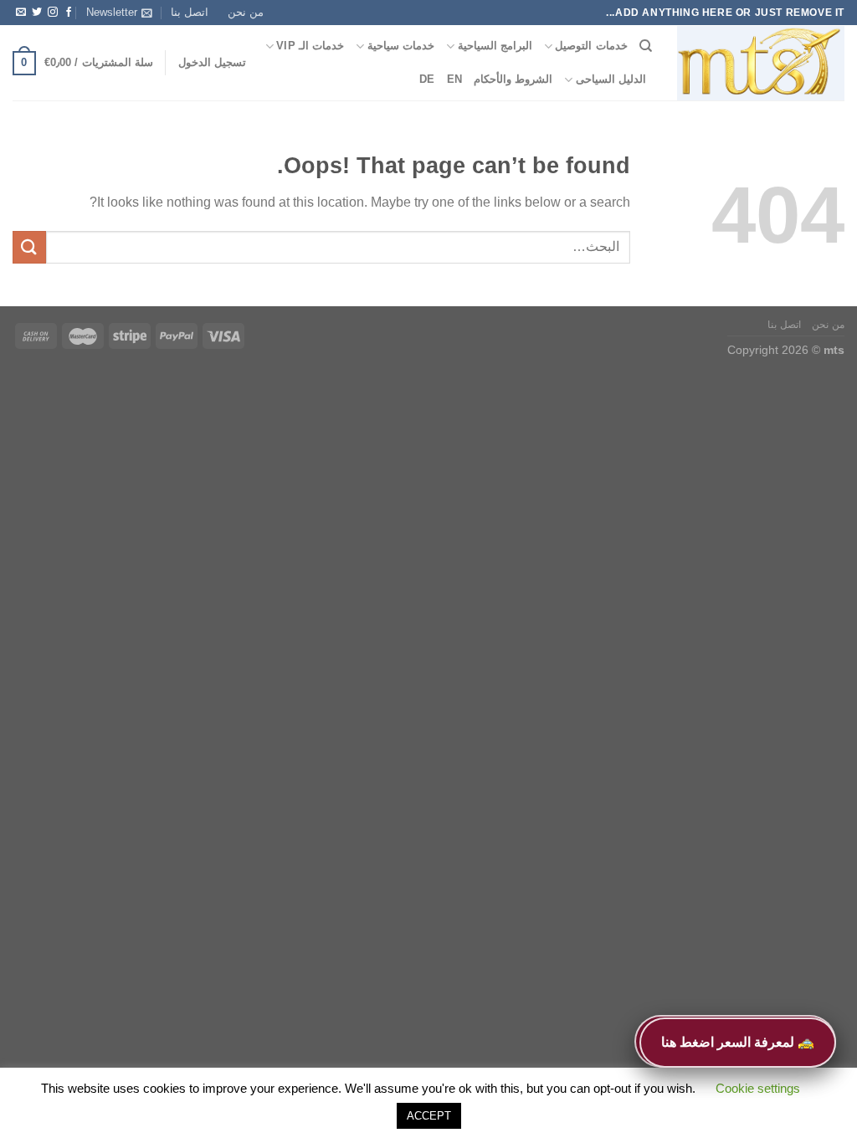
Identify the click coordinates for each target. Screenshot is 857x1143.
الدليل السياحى (611, 79)
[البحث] (645, 46)
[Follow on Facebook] (69, 12)
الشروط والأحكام (513, 79)
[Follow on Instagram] (53, 12)
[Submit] (29, 247)
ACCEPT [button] (429, 1116)
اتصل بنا (189, 12)
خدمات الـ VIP (310, 45)
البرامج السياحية (495, 45)
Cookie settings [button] (758, 1088)
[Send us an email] (21, 12)
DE (427, 79)
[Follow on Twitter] (37, 12)
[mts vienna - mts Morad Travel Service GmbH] (760, 63)
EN (455, 79)
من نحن (246, 12)
